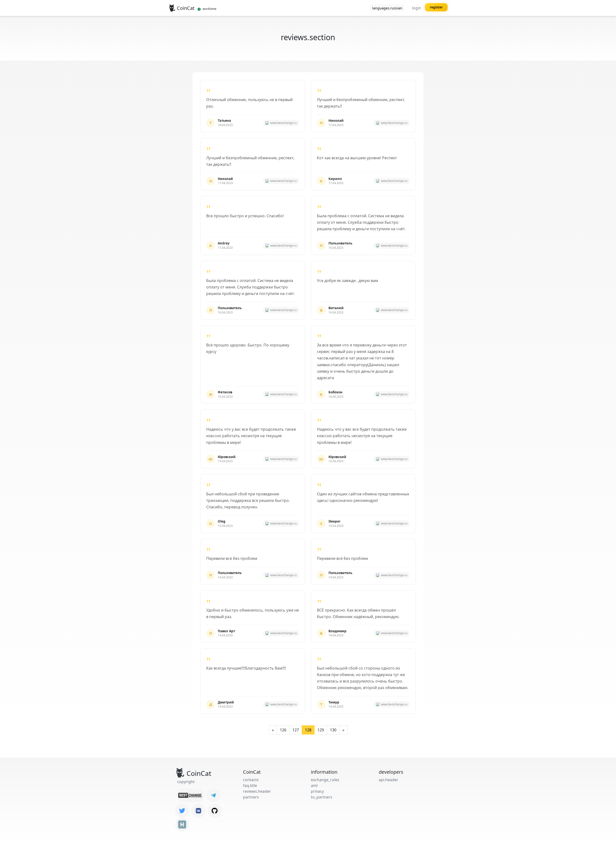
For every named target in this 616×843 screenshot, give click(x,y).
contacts (251, 779)
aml (314, 785)
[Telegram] (213, 795)
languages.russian (387, 8)
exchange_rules (325, 779)
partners (251, 797)
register (436, 7)
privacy (317, 791)
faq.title (250, 785)
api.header (388, 779)
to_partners (321, 797)
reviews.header (257, 791)
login (416, 8)
